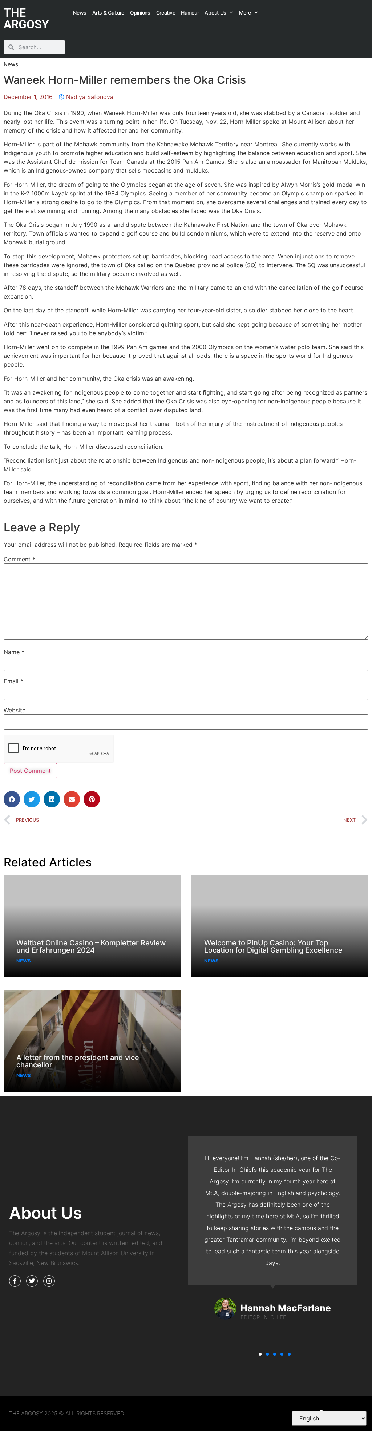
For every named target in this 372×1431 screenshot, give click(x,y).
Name (14, 652)
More (245, 12)
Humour (190, 12)
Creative (165, 12)
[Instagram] (49, 1281)
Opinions (140, 12)
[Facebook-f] (15, 1281)
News (79, 12)
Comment (19, 559)
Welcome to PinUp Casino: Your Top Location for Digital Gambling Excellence (273, 946)
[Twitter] (32, 1281)
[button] (12, 799)
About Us (215, 12)
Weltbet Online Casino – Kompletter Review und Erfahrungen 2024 (91, 946)
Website (14, 710)
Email (13, 681)
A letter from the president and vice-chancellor (79, 1061)
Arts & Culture (108, 12)
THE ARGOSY (26, 18)
